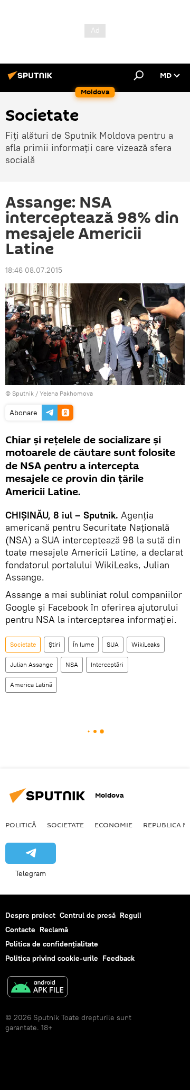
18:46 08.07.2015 (33, 270)
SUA (113, 644)
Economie (113, 824)
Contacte (20, 929)
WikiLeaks (145, 644)
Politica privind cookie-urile (51, 958)
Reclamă (54, 929)
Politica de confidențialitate (51, 944)
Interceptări (107, 664)
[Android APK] (37, 988)
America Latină (31, 685)
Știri (54, 644)
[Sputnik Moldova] (31, 79)
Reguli (130, 915)
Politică (20, 824)
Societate (23, 644)
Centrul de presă (88, 915)
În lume (83, 644)
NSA (71, 664)
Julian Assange (31, 664)
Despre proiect (30, 915)
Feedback (118, 958)
